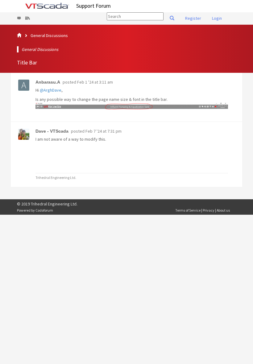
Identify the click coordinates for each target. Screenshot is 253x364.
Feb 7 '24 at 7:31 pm (103, 131)
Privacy (208, 210)
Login (217, 18)
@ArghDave (50, 90)
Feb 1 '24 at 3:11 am (95, 82)
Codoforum (44, 210)
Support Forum (93, 5)
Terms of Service (188, 210)
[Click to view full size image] (131, 106)
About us (223, 210)
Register (193, 18)
